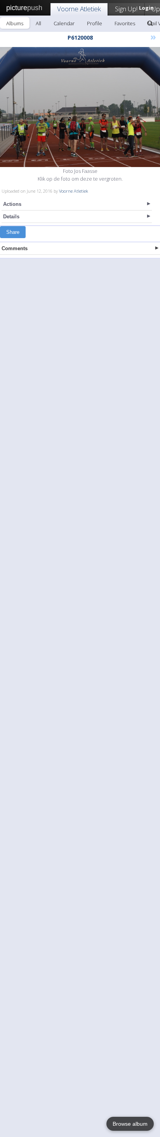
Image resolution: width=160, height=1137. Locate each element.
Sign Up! (126, 8)
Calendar (64, 23)
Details (11, 216)
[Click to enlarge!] (80, 107)
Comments (15, 248)
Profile (94, 23)
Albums (14, 23)
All (38, 23)
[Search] (150, 23)
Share (12, 232)
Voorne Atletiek (79, 8)
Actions (12, 204)
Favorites (125, 23)
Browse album (130, 1124)
